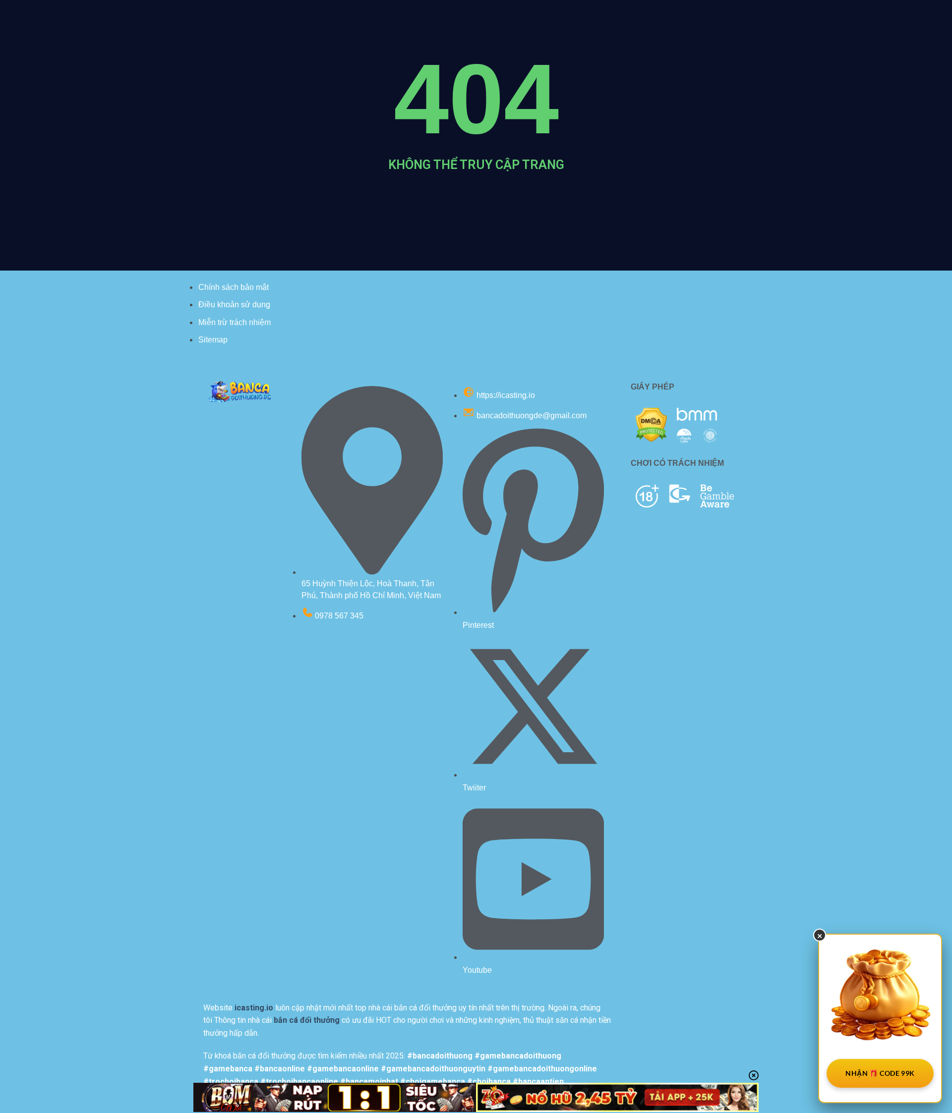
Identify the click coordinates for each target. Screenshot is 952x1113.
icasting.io (254, 1007)
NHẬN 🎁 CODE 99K (879, 1073)
